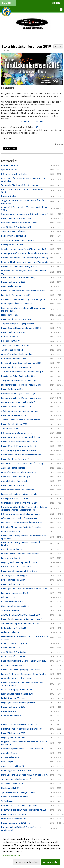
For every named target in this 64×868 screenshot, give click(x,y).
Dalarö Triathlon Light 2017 (13, 707)
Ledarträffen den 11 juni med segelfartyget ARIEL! (23, 810)
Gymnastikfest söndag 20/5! (14, 643)
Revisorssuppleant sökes (12, 665)
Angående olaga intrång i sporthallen (17, 323)
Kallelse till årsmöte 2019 (12, 602)
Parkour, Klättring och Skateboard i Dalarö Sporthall (24, 674)
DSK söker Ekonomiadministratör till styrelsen (21, 527)
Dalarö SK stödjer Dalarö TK (13, 415)
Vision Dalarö (7, 801)
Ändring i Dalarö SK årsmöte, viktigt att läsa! (20, 420)
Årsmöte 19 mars (9, 753)
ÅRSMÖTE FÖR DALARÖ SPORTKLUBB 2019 (20, 615)
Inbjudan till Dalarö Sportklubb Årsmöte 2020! (21, 523)
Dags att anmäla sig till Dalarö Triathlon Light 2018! (23, 661)
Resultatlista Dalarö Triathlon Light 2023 (19, 266)
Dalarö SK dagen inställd (12, 389)
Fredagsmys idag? (9, 315)
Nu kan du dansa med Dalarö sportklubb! (19, 724)
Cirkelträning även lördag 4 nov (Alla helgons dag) (23, 249)
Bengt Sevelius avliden (11, 286)
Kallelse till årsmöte (10, 757)
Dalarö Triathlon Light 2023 (13, 282)
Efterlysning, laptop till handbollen (16, 689)
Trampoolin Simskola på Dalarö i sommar (19, 185)
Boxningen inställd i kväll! (12, 244)
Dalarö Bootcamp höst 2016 (13, 814)
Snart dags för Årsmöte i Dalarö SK (17, 304)
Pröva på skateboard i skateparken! (17, 354)
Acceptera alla (50, 862)
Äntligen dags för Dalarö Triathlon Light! (19, 380)
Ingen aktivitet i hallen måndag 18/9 (17, 694)
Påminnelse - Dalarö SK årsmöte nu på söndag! (22, 463)
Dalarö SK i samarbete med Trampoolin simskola (23, 290)
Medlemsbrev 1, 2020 (10, 531)
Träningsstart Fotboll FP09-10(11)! (16, 779)
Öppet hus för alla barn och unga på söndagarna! (23, 299)
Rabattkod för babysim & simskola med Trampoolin (24, 262)
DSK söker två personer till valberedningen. (20, 514)
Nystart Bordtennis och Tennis (14, 797)
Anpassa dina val (11, 855)
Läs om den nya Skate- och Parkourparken (20, 553)
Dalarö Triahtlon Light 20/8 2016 (15, 823)
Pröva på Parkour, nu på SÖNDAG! (16, 678)
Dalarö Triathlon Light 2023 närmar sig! (18, 277)
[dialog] (32, 850)
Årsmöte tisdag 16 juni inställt (14, 481)
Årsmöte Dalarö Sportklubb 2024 (16, 227)
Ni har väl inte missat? (11, 716)
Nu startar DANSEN (9, 711)
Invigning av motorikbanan (13, 737)
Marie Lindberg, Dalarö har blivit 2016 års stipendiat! (24, 775)
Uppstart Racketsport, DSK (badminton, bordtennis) (24, 258)
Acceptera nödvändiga (26, 862)
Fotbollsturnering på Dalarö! (13, 580)
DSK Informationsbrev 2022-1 (14, 358)
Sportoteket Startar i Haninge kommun (18, 792)
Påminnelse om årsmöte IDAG (14, 593)
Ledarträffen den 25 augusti (13, 698)
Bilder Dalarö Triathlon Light (13, 628)
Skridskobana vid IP (10, 610)
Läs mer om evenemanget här (32, 121)
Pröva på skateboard (10, 558)
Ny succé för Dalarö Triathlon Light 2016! (19, 805)
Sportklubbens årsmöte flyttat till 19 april (19, 503)
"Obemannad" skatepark (12, 350)
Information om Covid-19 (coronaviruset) (19, 518)
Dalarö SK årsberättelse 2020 (14, 424)
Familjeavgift (7, 762)
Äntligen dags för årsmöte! (13, 468)
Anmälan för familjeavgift (12, 766)
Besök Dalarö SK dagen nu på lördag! (18, 393)
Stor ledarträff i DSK (10, 788)
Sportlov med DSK (9, 169)
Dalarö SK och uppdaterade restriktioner (19, 441)
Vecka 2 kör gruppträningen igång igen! (19, 240)
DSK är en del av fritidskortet (14, 174)
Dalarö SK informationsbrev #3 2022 (17, 319)
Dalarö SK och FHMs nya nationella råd (18, 446)
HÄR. (36, 127)
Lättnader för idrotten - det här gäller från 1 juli (21, 402)
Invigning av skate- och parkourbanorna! (19, 562)
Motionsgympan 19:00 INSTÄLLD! (16, 770)
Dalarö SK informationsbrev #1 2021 (17, 407)
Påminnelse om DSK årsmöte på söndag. (19, 223)
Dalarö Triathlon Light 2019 (13, 584)
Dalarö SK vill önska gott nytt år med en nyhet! (21, 619)
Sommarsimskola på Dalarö (13, 231)
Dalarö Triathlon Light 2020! (13, 485)
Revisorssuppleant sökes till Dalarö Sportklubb (22, 748)
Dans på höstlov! (8, 196)
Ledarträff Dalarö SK (10, 632)
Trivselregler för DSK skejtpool (15, 575)
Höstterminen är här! (10, 165)
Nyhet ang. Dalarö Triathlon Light (15, 476)
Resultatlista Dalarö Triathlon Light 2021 (19, 376)
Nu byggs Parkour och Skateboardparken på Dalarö (24, 588)
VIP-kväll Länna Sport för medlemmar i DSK (20, 623)
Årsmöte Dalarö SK (9, 428)
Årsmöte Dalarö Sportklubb (13, 652)
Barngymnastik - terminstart (13, 236)
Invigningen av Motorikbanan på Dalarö (18, 702)
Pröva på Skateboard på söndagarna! (18, 490)
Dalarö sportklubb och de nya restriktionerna (21, 455)
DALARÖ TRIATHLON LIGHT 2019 (16, 567)
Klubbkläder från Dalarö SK (13, 656)
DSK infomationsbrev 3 (11, 549)
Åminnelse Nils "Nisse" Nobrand (15, 345)
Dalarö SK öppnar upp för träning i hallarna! (20, 437)
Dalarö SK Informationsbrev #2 (15, 459)
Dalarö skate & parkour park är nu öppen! (19, 571)
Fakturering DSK (8, 597)
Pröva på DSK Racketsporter (14, 818)
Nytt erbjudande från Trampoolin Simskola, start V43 (24, 253)
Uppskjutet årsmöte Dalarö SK (14, 498)
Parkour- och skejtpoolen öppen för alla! (19, 494)
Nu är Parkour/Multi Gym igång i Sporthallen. (21, 669)
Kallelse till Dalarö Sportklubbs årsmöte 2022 (21, 363)
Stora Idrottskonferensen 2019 (26, 47)
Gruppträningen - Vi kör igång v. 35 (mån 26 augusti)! (24, 214)
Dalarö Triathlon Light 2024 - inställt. (17, 218)
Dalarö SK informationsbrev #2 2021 (17, 367)
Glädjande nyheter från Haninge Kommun (19, 411)
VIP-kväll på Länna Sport (12, 783)
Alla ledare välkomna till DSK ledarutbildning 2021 (23, 372)
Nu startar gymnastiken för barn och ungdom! (21, 729)
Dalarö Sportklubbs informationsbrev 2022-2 (21, 328)
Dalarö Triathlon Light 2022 (13, 332)
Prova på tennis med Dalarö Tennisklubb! (19, 472)
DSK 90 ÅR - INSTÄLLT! (11, 337)
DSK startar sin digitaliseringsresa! (16, 433)
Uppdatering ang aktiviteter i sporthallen (19, 450)
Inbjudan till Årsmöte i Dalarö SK (15, 295)
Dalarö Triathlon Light (10, 648)
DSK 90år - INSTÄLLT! (10, 341)
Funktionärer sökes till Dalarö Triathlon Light (21, 385)
